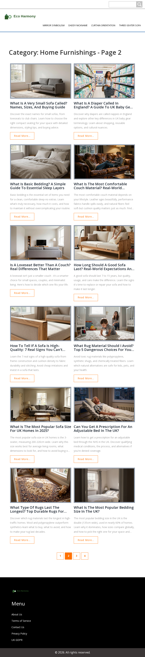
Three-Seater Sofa (130, 25)
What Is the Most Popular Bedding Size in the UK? (104, 509)
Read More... (22, 135)
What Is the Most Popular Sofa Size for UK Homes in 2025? (40, 429)
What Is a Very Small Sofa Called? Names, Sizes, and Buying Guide (38, 105)
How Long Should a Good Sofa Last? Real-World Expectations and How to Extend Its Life (104, 267)
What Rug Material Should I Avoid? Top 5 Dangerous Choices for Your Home (104, 348)
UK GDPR (16, 640)
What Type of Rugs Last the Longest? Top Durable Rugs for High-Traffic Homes (37, 509)
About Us (16, 614)
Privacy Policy (19, 633)
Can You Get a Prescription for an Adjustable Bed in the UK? (103, 429)
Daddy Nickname (78, 25)
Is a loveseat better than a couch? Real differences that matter (40, 267)
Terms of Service (21, 620)
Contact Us (17, 627)
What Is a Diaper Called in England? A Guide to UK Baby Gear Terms (104, 105)
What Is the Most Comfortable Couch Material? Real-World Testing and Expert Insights (100, 186)
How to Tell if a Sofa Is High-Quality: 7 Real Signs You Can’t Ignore (36, 348)
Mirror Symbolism (54, 25)
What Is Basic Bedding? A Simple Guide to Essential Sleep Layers (38, 186)
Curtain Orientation (103, 25)
